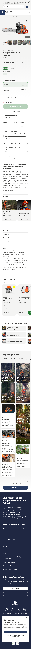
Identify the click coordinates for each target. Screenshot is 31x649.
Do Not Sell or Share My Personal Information (15, 636)
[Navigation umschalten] (29, 12)
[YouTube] (18, 609)
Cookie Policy (7, 629)
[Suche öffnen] (22, 12)
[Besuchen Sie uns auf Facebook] (6, 609)
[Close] (26, 617)
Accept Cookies (15, 632)
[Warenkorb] (25, 12)
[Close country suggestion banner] (29, 2)
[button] (25, 21)
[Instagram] (12, 609)
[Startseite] (2, 12)
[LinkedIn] (24, 609)
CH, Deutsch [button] (7, 12)
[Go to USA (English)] (27, 7)
